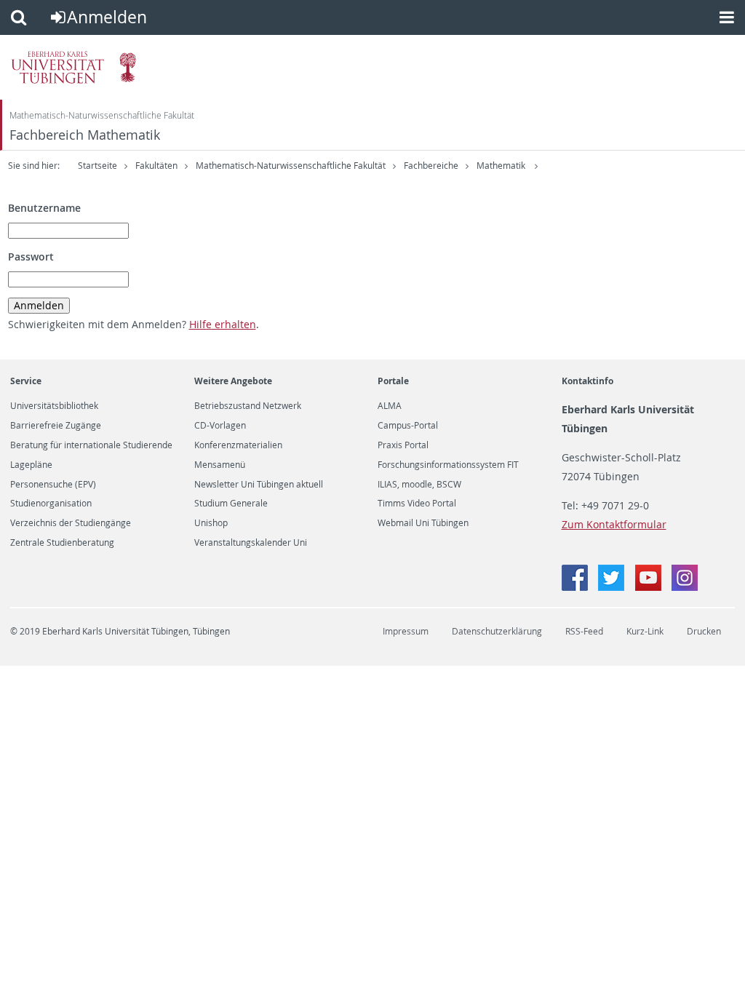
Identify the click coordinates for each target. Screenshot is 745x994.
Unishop (211, 523)
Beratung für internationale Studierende (91, 445)
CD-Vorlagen (220, 426)
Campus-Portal (408, 426)
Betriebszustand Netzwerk (247, 406)
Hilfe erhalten (222, 324)
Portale (393, 381)
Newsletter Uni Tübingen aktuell (258, 484)
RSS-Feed (584, 631)
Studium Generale (231, 503)
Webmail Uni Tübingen (423, 523)
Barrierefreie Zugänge (55, 426)
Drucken (704, 631)
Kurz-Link (645, 631)
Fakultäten (156, 165)
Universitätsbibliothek (54, 406)
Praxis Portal (403, 445)
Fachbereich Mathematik (84, 135)
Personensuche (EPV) (53, 484)
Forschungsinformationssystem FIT (448, 465)
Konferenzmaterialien (238, 445)
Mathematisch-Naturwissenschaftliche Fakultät (101, 115)
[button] (18, 17)
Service (25, 381)
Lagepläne (31, 465)
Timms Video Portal (417, 503)
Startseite (97, 165)
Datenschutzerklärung (497, 631)
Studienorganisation (51, 503)
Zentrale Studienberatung (62, 543)
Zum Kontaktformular (614, 524)
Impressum (406, 631)
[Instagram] (685, 587)
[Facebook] (576, 587)
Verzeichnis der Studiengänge (70, 523)
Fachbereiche (431, 165)
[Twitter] (612, 587)
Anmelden (107, 17)
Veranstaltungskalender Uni (250, 543)
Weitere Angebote (233, 381)
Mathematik (502, 165)
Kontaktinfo (587, 381)
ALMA (390, 406)
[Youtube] (649, 587)
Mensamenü (219, 465)
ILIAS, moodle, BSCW (419, 484)
